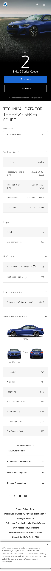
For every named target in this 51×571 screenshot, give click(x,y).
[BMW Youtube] (20, 496)
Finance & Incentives (16, 483)
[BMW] (5, 4)
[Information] (34, 267)
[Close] (47, 544)
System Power (11, 152)
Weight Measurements (15, 316)
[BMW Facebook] (9, 496)
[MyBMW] (37, 4)
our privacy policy (15, 556)
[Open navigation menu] (44, 4)
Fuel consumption (12, 292)
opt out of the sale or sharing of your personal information (24, 559)
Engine (7, 222)
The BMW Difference (16, 450)
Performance (10, 256)
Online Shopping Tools (17, 472)
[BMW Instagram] (25, 496)
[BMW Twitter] (14, 496)
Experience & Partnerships (19, 461)
